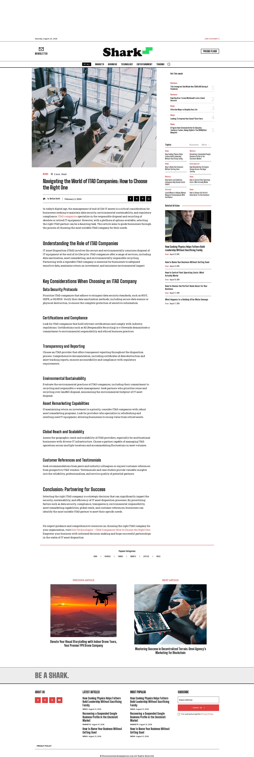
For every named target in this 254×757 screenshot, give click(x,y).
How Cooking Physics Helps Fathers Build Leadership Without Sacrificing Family (174, 156)
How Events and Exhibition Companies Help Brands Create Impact (175, 182)
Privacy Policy (207, 714)
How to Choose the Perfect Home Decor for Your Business (199, 194)
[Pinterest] (142, 198)
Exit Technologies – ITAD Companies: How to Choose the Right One (110, 529)
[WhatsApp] (148, 198)
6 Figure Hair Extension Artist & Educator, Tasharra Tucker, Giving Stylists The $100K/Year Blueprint (188, 130)
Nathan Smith (55, 199)
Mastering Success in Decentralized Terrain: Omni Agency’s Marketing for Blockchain (170, 651)
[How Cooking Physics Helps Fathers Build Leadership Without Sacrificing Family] (188, 226)
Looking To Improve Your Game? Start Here (186, 118)
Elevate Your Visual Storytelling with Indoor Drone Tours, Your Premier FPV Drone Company (83, 643)
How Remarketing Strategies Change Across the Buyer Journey (199, 169)
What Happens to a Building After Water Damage (186, 299)
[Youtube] (59, 700)
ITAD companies (67, 216)
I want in (197, 708)
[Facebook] (130, 198)
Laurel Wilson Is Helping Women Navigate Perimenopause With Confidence (175, 195)
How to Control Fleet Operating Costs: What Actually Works (200, 181)
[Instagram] (45, 700)
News (45, 174)
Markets (193, 151)
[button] (169, 64)
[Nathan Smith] (45, 198)
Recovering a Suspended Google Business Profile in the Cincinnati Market (200, 156)
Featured (168, 189)
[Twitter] (136, 198)
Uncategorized (194, 164)
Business (173, 83)
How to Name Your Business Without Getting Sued (174, 168)
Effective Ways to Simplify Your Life (183, 109)
